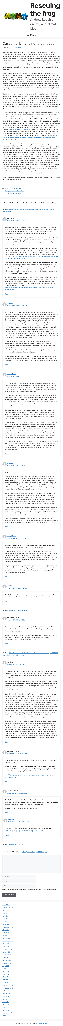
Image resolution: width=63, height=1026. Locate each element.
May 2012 (5, 971)
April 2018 (5, 932)
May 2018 (5, 930)
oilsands (18, 188)
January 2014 (6, 952)
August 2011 (6, 996)
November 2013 (7, 955)
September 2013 (7, 960)
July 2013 (5, 966)
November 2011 (7, 988)
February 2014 (7, 949)
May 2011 (5, 1004)
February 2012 (7, 980)
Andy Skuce (11, 374)
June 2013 (5, 968)
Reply (6, 294)
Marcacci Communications (18, 610)
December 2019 (7, 913)
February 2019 (7, 921)
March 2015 (6, 938)
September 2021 (7, 908)
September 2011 (7, 993)
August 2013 (6, 963)
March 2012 (6, 977)
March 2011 (6, 1010)
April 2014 (5, 946)
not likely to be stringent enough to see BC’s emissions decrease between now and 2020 (29, 138)
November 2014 (7, 941)
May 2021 (5, 910)
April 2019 (5, 919)
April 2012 (5, 974)
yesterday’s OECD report (20, 129)
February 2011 (7, 1013)
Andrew (10, 303)
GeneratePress (42, 1023)
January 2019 (6, 924)
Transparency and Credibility (14, 191)
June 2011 (5, 1002)
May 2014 (5, 944)
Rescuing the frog (45, 9)
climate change (10, 188)
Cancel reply (42, 852)
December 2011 (7, 985)
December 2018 (7, 927)
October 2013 (6, 957)
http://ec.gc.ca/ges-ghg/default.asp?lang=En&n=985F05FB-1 (26, 831)
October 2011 (6, 991)
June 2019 (5, 916)
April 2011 (5, 1007)
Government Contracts (16, 844)
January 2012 (6, 982)
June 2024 (6, 905)
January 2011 (6, 1016)
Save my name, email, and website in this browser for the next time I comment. (30, 889)
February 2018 (7, 935)
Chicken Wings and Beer (13, 193)
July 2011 (5, 999)
